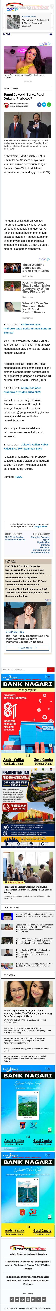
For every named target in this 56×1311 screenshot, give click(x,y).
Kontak (8, 1265)
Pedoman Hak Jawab (18, 1280)
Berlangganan (42, 1261)
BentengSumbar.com (27, 1308)
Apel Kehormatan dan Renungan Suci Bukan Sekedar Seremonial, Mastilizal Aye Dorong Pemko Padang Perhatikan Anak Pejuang (34, 941)
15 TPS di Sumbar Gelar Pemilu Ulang (15, 538)
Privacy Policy (34, 1265)
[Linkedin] (33, 1299)
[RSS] (44, 1299)
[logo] (28, 1250)
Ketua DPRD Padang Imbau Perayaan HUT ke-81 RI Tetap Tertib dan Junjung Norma (34, 965)
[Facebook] (12, 1299)
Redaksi (10, 1276)
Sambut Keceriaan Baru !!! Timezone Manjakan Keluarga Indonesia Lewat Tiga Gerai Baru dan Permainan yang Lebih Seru (24, 1040)
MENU (7, 34)
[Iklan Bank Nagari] (28, 1151)
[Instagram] (28, 1299)
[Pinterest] (22, 1299)
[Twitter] (17, 1299)
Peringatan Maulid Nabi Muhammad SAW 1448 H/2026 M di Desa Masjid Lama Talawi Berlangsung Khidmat (27, 592)
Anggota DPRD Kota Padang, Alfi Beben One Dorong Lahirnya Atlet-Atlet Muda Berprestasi (34, 915)
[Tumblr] (38, 1299)
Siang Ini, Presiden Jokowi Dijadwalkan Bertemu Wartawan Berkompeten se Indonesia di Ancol (40, 545)
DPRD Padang (12, 1261)
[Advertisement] (27, 194)
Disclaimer (19, 1265)
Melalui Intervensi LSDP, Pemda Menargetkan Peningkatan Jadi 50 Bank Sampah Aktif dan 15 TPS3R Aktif (25, 581)
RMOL (18, 476)
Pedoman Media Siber (37, 1276)
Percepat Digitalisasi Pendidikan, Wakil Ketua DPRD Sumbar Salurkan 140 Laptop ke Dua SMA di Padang (28, 889)
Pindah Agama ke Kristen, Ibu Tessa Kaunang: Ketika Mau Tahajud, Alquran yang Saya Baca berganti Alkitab (28, 1013)
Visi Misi (46, 1265)
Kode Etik (20, 1276)
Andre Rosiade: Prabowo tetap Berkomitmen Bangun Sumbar (27, 328)
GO (50, 670)
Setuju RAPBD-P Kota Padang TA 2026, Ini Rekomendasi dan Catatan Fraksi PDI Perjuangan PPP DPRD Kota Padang (28, 1030)
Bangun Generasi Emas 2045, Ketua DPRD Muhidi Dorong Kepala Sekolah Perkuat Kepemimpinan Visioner (25, 1058)
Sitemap (28, 1268)
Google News (40, 526)
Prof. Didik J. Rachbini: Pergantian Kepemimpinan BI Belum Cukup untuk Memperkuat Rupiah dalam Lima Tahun (25, 569)
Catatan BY (27, 1261)
